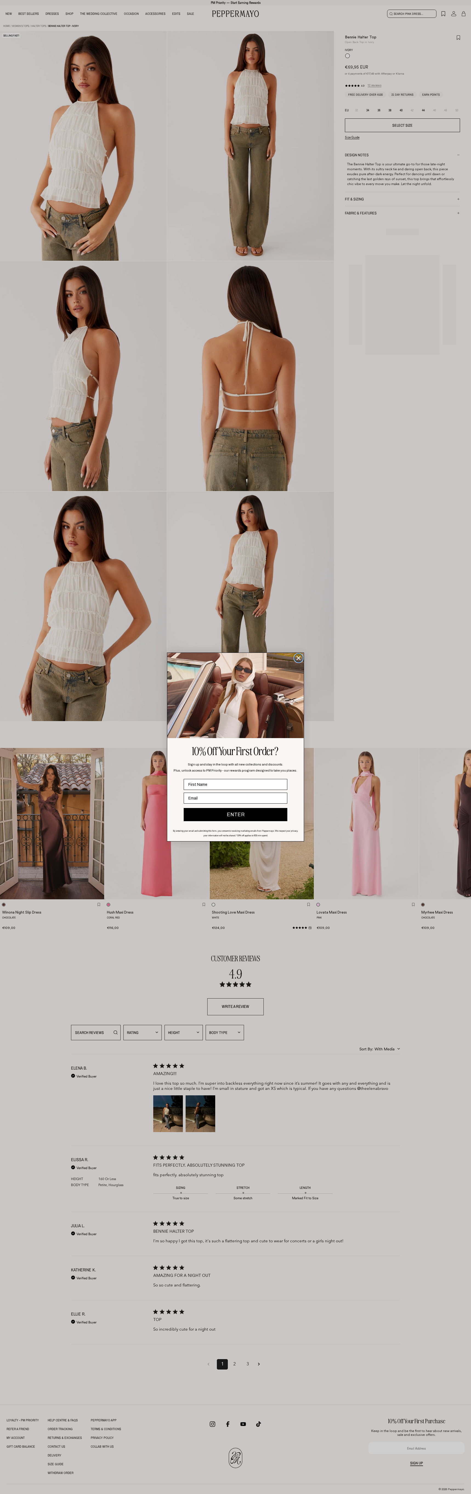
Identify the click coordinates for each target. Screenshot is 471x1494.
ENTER (236, 814)
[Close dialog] (298, 658)
